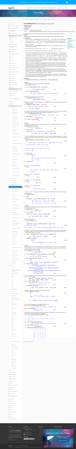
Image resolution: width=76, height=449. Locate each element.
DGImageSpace (13, 312)
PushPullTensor (14, 220)
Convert (12, 301)
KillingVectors (14, 186)
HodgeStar (13, 163)
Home (25, 19)
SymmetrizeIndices (15, 250)
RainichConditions (15, 225)
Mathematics (12, 35)
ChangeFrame (13, 295)
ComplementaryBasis (14, 297)
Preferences (13, 355)
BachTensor (14, 114)
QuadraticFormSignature (16, 223)
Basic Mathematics (14, 82)
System (11, 407)
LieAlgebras (13, 101)
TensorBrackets (14, 252)
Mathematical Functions (14, 67)
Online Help (32, 19)
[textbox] (40, 30)
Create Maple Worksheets (14, 28)
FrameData (13, 333)
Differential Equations (14, 44)
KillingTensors (14, 184)
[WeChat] (33, 439)
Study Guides (12, 403)
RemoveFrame (13, 365)
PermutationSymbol (15, 208)
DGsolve (12, 321)
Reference (11, 405)
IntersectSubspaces (14, 346)
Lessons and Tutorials (14, 91)
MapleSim (11, 416)
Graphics (11, 389)
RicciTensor (14, 240)
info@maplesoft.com (28, 434)
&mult (12, 280)
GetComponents (14, 336)
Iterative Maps (13, 63)
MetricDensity (14, 195)
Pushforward (13, 361)
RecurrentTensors (15, 235)
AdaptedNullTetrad (15, 110)
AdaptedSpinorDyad (15, 112)
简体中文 (26, 445)
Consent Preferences (34, 447)
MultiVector (14, 197)
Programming (12, 387)
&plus (12, 282)
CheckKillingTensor (15, 118)
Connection (14, 127)
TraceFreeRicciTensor (15, 259)
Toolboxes (11, 413)
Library (12, 103)
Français (16, 445)
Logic (11, 370)
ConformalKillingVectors (16, 123)
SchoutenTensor (14, 242)
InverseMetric (14, 178)
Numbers (12, 380)
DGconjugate (13, 308)
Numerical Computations (15, 71)
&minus (12, 278)
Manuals (11, 409)
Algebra (12, 39)
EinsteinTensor (14, 146)
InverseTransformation (15, 348)
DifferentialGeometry (44, 19)
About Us (10, 426)
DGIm (12, 310)
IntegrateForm (13, 344)
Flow (12, 331)
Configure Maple (12, 411)
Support (27, 19)
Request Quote (65, 5)
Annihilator (13, 291)
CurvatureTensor (15, 140)
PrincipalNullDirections (15, 214)
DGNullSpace (13, 314)
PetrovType (14, 210)
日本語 (23, 445)
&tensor (12, 284)
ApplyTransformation (14, 293)
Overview (13, 108)
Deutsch (20, 445)
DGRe (12, 316)
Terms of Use (26, 447)
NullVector (13, 201)
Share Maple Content (13, 33)
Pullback (12, 357)
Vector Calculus (13, 80)
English (13, 445)
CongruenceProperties (15, 125)
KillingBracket (14, 180)
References (13, 363)
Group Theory (13, 376)
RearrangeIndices (14, 233)
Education (11, 401)
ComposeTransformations (15, 299)
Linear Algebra (13, 65)
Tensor (49, 19)
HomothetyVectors (15, 165)
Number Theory (13, 69)
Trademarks (40, 447)
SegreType (13, 244)
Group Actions (13, 93)
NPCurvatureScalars (15, 199)
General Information (14, 37)
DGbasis (12, 306)
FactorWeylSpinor (15, 148)
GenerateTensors (15, 157)
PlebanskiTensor (14, 212)
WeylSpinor (14, 261)
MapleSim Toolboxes (13, 418)
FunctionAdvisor (13, 374)
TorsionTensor (14, 257)
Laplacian (13, 193)
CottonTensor (14, 131)
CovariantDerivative (15, 133)
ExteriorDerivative (14, 329)
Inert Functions (13, 378)
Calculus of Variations (14, 84)
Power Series (13, 372)
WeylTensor (14, 263)
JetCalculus (13, 95)
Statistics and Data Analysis (14, 385)
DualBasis (13, 325)
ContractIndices (14, 129)
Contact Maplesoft (58, 5)
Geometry (12, 61)
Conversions (13, 86)
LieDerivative (13, 353)
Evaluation (12, 51)
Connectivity (12, 393)
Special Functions (13, 78)
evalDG (12, 327)
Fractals (12, 59)
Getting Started (12, 23)
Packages (12, 76)
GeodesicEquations (15, 159)
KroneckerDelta (14, 191)
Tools (12, 265)
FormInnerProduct (15, 150)
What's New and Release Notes (15, 26)
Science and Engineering (13, 391)
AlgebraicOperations (14, 289)
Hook (12, 338)
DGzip (12, 323)
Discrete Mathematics (14, 49)
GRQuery (13, 161)
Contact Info (26, 426)
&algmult (12, 276)
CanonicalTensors (15, 116)
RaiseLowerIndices (15, 231)
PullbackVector (13, 359)
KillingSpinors (14, 182)
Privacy (30, 447)
